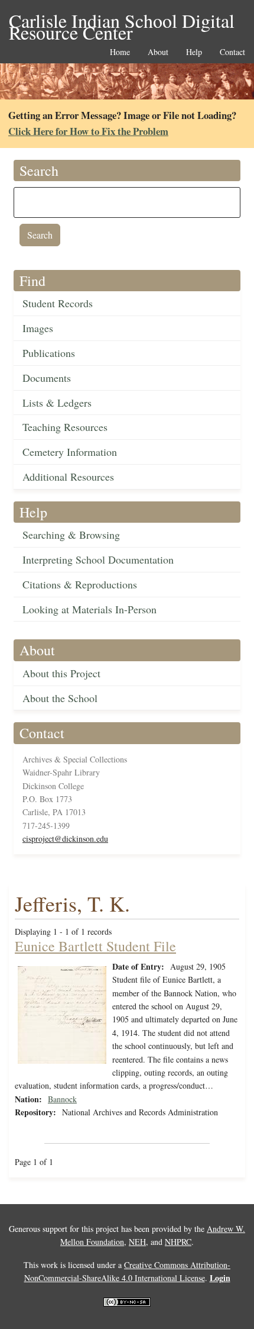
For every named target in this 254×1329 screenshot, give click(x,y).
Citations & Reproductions (79, 584)
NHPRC (178, 1241)
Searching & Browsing (71, 534)
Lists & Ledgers (57, 402)
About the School (59, 698)
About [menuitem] (158, 52)
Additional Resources (68, 476)
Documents (46, 378)
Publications (48, 353)
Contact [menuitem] (232, 52)
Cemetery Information (69, 452)
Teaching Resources (65, 427)
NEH (137, 1241)
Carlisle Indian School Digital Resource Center (122, 22)
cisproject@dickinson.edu (65, 838)
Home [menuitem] (120, 52)
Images (37, 328)
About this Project (61, 673)
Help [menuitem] (194, 52)
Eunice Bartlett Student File (95, 946)
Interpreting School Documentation (98, 559)
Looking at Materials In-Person (89, 609)
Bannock (62, 1099)
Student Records (57, 303)
